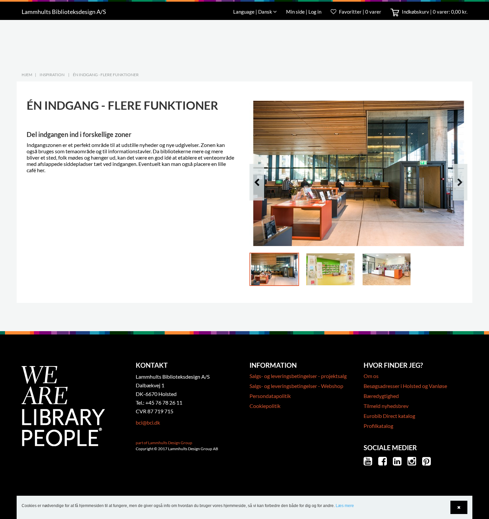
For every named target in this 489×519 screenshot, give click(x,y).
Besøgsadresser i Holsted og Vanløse (405, 386)
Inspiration (52, 74)
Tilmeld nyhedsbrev (386, 406)
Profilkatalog (378, 426)
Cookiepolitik (264, 406)
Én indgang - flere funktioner (106, 74)
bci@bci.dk (148, 422)
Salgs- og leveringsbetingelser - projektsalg (298, 376)
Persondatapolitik (270, 396)
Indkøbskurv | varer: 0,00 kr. (434, 12)
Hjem (27, 74)
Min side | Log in (304, 12)
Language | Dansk (253, 12)
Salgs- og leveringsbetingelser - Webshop (296, 386)
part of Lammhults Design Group (164, 442)
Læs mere (345, 505)
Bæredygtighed (381, 396)
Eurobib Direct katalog (389, 416)
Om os (371, 376)
